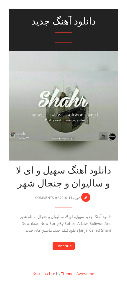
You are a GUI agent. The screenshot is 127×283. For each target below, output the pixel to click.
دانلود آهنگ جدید (63, 21)
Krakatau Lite (44, 273)
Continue (64, 245)
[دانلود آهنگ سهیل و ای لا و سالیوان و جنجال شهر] (63, 89)
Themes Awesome (77, 273)
